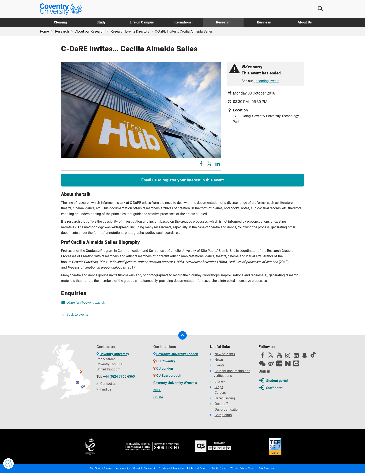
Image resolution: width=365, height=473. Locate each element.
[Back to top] (182, 335)
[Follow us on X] (271, 355)
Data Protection (267, 468)
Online (158, 397)
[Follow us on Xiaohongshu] (279, 363)
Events (220, 365)
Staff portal (274, 388)
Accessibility (123, 468)
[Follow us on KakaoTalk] (296, 363)
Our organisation (227, 409)
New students (225, 354)
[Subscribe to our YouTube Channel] (279, 356)
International (182, 22)
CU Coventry (165, 361)
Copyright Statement (144, 468)
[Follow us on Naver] (287, 363)
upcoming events (266, 81)
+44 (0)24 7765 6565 (119, 376)
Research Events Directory (130, 31)
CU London (164, 368)
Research (223, 22)
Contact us (108, 384)
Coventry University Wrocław (175, 383)
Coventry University (114, 354)
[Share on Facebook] (201, 164)
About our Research (89, 31)
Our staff (221, 404)
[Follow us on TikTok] (313, 355)
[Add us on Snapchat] (304, 356)
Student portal (277, 381)
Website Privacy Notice (242, 468)
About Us (305, 22)
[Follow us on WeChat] (262, 363)
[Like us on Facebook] (262, 356)
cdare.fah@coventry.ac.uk (86, 302)
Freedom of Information (171, 468)
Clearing (60, 22)
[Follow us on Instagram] (287, 356)
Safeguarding (225, 398)
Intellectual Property (197, 468)
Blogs (219, 387)
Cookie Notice (219, 468)
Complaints (223, 415)
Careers (220, 393)
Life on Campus (142, 22)
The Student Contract (101, 468)
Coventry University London (177, 354)
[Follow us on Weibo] (271, 363)
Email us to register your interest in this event (182, 180)
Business (264, 22)
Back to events (77, 315)
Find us (105, 389)
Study (101, 22)
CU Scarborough (168, 376)
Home (44, 31)
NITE (157, 390)
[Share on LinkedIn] (217, 164)
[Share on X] (209, 164)
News (219, 360)
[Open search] (321, 9)
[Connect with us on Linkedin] (296, 356)
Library (220, 381)
